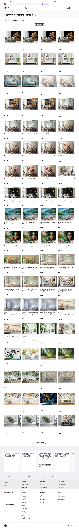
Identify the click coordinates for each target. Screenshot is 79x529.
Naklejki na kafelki (25, 485)
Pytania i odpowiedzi (61, 495)
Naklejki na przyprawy (61, 481)
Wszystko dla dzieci (25, 487)
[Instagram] (68, 526)
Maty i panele (26, 8)
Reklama (63, 7)
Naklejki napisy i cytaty (61, 484)
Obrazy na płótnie (25, 498)
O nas (41, 501)
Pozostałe (52, 7)
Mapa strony (60, 501)
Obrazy (33, 7)
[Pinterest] (74, 526)
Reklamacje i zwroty (61, 496)
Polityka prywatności (61, 499)
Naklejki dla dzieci (6, 8)
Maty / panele (24, 481)
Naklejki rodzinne (60, 487)
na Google (73, 448)
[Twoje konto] (65, 4)
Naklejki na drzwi (42, 481)
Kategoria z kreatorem (26, 518)
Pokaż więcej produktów (39, 442)
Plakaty (37, 7)
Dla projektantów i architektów (45, 495)
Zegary (42, 7)
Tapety (47, 7)
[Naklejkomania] (12, 492)
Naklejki (14, 7)
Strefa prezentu (69, 8)
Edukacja (58, 7)
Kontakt (41, 503)
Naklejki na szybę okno (43, 487)
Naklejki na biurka (42, 485)
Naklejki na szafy (42, 482)
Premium (23, 515)
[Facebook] (66, 526)
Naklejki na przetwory (61, 482)
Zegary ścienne (24, 520)
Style (23, 499)
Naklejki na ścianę (25, 484)
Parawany (5, 485)
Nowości (23, 505)
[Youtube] (71, 526)
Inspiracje (41, 496)
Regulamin (60, 498)
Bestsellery (24, 506)
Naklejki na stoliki (42, 484)
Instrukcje (42, 498)
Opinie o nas (42, 502)
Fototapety (20, 7)
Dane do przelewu (43, 499)
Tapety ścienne (24, 508)
